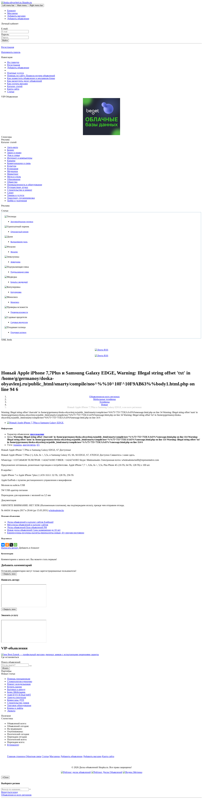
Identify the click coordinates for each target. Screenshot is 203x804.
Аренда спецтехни (16, 697)
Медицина (12, 171)
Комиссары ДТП (15, 700)
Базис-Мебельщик (16, 692)
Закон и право (14, 152)
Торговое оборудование (19, 705)
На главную (13, 62)
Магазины (12, 13)
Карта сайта (13, 89)
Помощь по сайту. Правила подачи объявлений (31, 75)
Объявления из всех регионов (16, 795)
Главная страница (16, 756)
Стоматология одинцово (19, 681)
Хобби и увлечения (17, 200)
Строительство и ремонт (19, 190)
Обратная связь (33, 756)
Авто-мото (12, 147)
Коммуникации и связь (19, 163)
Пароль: (5, 34)
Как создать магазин (17, 83)
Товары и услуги (15, 195)
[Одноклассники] (7, 545)
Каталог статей (14, 86)
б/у (38, 445)
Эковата (11, 710)
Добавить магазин (16, 16)
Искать (5, 668)
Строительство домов (18, 703)
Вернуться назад (9, 792)
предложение (37, 434)
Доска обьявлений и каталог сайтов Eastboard (30, 522)
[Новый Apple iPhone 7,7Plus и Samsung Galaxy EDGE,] (35, 422)
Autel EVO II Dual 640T (19, 695)
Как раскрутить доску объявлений (24, 81)
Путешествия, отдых (17, 187)
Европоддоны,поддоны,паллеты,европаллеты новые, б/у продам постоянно (45, 532)
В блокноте (13, 745)
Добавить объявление (18, 18)
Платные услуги (15, 73)
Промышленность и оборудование (24, 184)
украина (17, 445)
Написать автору (10, 548)
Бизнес (10, 150)
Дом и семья (13, 155)
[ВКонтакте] (3, 545)
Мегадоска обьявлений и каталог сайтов (27, 524)
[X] (11, 545)
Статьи (10, 91)
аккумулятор (29, 445)
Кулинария (12, 168)
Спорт (10, 192)
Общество (12, 182)
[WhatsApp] (15, 545)
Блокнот (11, 10)
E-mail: (4, 28)
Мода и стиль (14, 176)
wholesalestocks (56, 510)
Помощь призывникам (18, 679)
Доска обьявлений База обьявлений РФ (27, 527)
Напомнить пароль (10, 52)
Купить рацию (14, 687)
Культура (11, 166)
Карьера (11, 160)
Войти (5, 40)
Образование (13, 179)
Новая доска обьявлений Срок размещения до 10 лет (33, 530)
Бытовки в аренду (16, 689)
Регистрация (7, 47)
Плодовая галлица (18, 332)
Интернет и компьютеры (19, 158)
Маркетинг (12, 174)
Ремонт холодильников (19, 684)
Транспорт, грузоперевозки (21, 198)
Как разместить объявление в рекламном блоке (31, 78)
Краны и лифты (15, 708)
